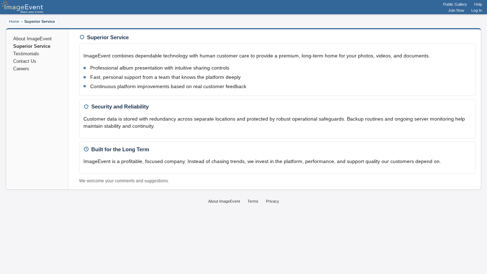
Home (14, 21)
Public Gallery (455, 4)
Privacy (272, 201)
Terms (252, 201)
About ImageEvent (32, 38)
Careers (21, 68)
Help (478, 4)
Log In (476, 10)
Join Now (456, 10)
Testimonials (26, 53)
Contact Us (24, 61)
